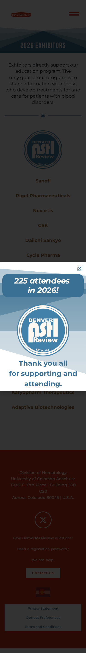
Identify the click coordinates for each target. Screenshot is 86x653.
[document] (43, 326)
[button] (79, 268)
